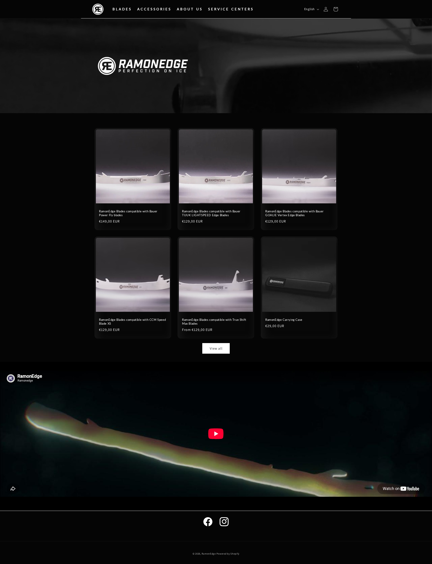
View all (216, 348)
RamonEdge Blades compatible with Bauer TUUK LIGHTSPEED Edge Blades (211, 213)
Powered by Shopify (228, 553)
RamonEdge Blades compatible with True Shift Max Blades (214, 321)
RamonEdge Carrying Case (283, 319)
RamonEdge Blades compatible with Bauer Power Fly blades (128, 213)
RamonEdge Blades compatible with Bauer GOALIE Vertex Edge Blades (294, 213)
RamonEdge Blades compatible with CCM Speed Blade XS (132, 321)
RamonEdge (209, 553)
